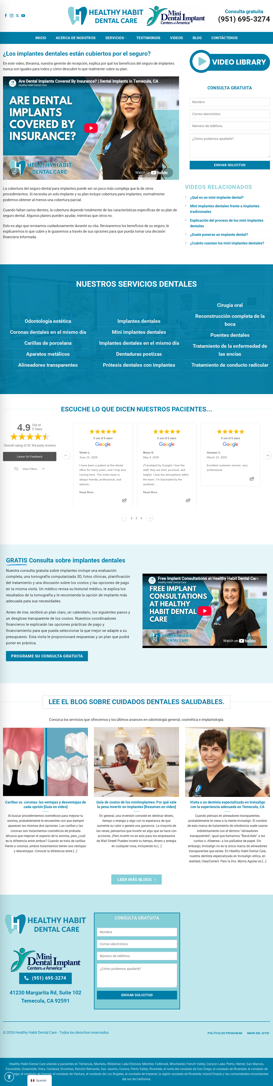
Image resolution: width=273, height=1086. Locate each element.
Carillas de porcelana (48, 343)
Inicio (40, 38)
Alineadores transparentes (48, 365)
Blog (197, 38)
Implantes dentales (139, 321)
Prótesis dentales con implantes (139, 365)
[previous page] (66, 455)
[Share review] (124, 501)
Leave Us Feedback (29, 456)
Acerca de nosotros (76, 38)
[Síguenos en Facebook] (6, 16)
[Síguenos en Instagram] (11, 16)
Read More (86, 492)
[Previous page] (123, 518)
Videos (176, 38)
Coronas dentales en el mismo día (48, 332)
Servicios (114, 38)
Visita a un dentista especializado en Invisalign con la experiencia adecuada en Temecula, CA (227, 804)
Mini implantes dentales (139, 332)
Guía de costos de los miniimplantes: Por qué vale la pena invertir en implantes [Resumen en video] (136, 804)
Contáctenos (224, 38)
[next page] (267, 455)
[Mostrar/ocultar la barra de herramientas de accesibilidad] (9, 1077)
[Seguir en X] (17, 16)
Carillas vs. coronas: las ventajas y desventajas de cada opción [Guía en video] (45, 804)
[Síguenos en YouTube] (23, 16)
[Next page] (150, 518)
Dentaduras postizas (139, 354)
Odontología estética (48, 321)
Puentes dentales (230, 335)
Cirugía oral (230, 305)
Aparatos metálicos (48, 354)
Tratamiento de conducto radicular (229, 365)
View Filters (30, 468)
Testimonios (148, 38)
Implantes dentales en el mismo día (139, 343)
